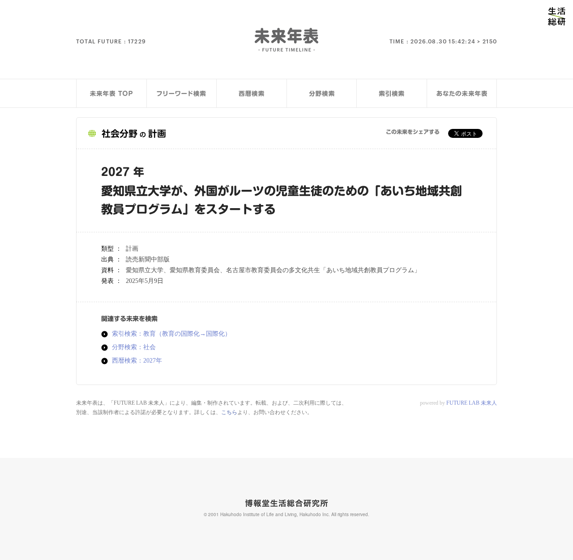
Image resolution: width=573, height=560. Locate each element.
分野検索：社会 (134, 347)
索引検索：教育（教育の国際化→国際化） (171, 334)
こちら (229, 412)
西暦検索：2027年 (137, 361)
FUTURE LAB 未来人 (471, 403)
